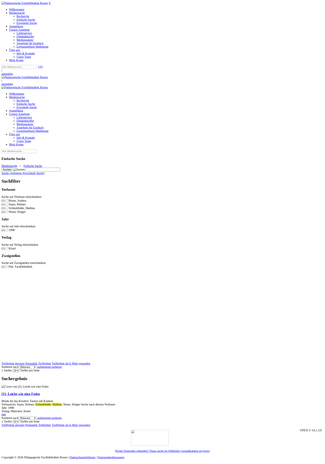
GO (40, 66)
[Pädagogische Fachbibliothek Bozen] (25, 3)
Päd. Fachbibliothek (20, 266)
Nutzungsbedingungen (110, 457)
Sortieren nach (10, 366)
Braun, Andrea (17, 200)
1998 (12, 230)
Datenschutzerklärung (82, 457)
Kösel (12, 248)
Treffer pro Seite (29, 370)
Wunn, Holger (17, 211)
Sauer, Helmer (17, 204)
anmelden (7, 73)
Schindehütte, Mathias (22, 208)
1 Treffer (7, 370)
